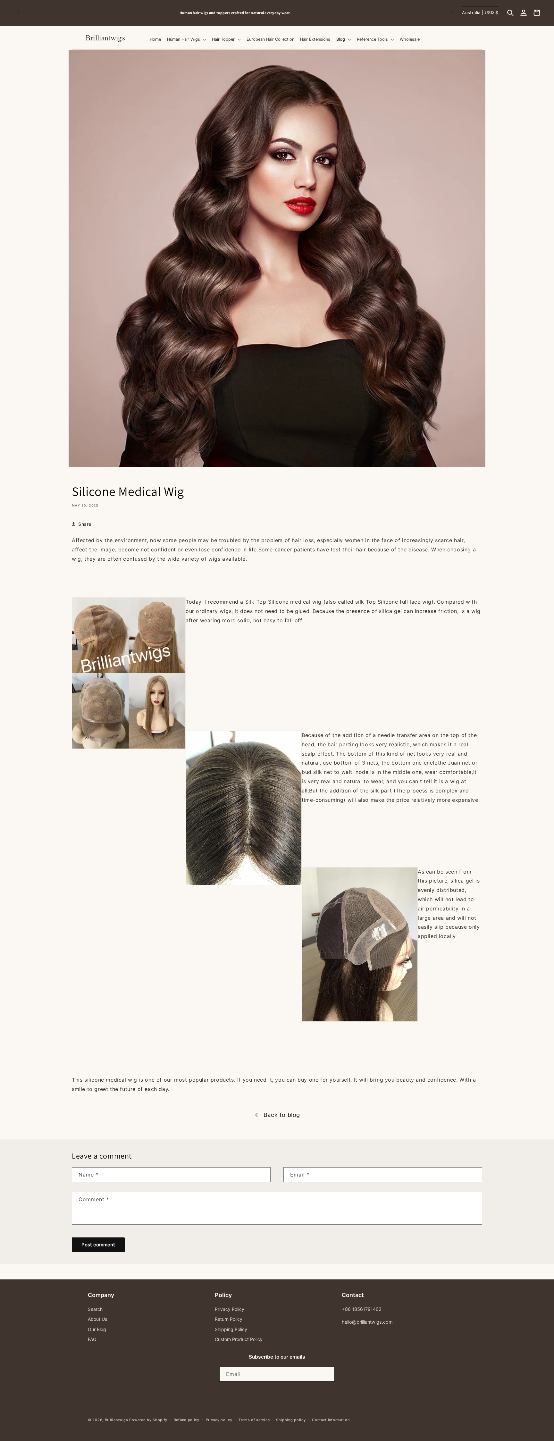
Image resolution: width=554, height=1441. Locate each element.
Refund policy (186, 1419)
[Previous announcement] (18, 13)
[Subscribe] (327, 1374)
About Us (97, 1318)
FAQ (92, 1339)
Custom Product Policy (239, 1339)
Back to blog (282, 1114)
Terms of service (254, 1419)
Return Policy (228, 1318)
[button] (510, 13)
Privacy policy (219, 1419)
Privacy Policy (229, 1308)
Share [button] (84, 524)
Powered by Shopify (148, 1420)
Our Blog (97, 1329)
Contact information (330, 1419)
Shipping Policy (231, 1329)
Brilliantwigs (116, 1420)
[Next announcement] (452, 13)
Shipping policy (291, 1419)
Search (95, 1308)
